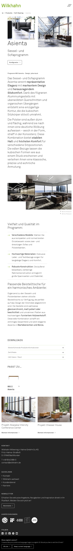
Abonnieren (7, 506)
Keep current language (22, 546)
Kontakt (6, 476)
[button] (69, 5)
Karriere (6, 486)
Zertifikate (12, 352)
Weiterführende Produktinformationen (23, 348)
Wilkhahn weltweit (11, 479)
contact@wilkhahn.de (11, 463)
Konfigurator (14, 62)
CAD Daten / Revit (15, 357)
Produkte (9, 13)
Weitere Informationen (10, 432)
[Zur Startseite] (11, 5)
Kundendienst (9, 482)
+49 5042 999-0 (9, 460)
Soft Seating (18, 13)
